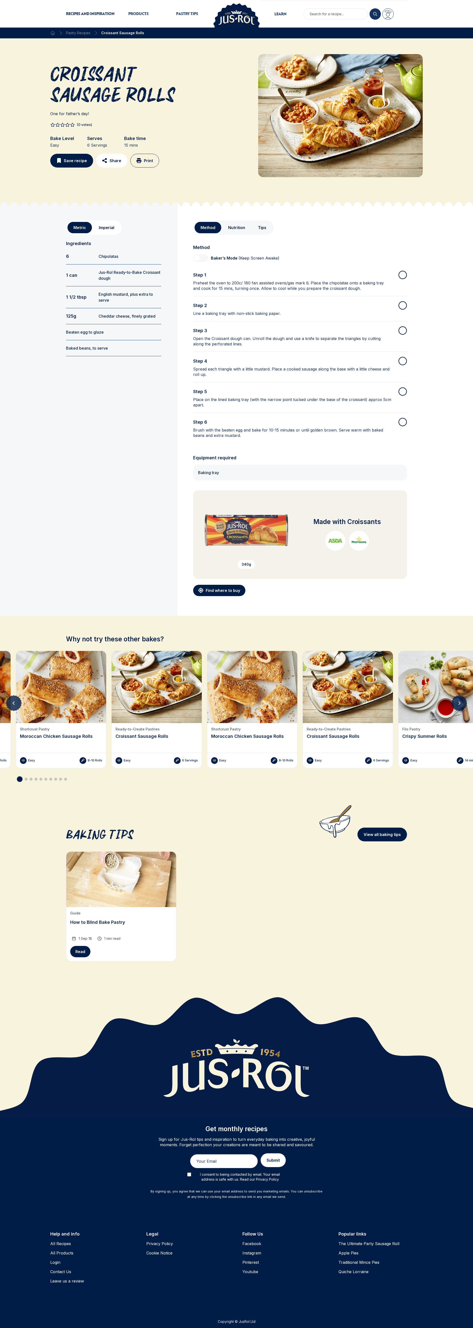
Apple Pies (348, 1253)
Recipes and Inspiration (90, 13)
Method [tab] (208, 227)
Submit (273, 1160)
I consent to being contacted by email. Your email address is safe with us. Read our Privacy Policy (240, 1176)
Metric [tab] (79, 227)
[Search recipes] (375, 14)
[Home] (52, 33)
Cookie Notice (159, 1253)
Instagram (251, 1253)
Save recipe (75, 160)
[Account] (388, 14)
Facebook (251, 1243)
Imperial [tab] (106, 227)
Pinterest (250, 1262)
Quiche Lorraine (353, 1271)
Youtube (250, 1271)
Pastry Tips (187, 13)
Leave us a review (67, 1281)
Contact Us (60, 1271)
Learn (280, 14)
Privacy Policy (159, 1243)
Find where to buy (223, 590)
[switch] (200, 258)
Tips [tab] (262, 227)
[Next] (459, 703)
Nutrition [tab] (236, 227)
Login (55, 1262)
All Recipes (60, 1243)
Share (115, 160)
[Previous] (14, 703)
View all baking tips (382, 834)
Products (138, 13)
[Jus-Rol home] (236, 14)
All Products (61, 1253)
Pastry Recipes (78, 33)
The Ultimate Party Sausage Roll (368, 1243)
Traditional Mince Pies (358, 1262)
